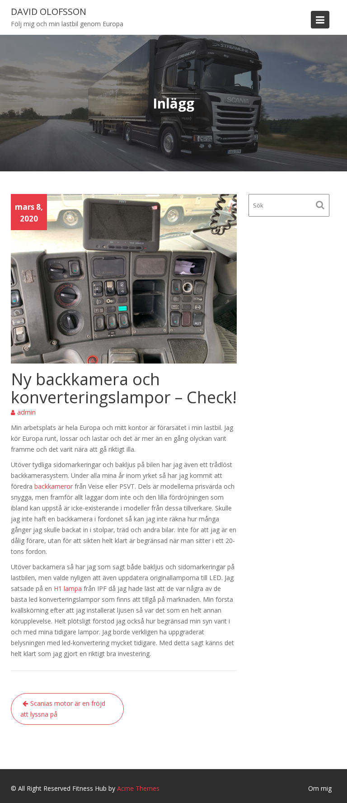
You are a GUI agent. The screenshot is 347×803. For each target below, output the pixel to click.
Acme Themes (138, 788)
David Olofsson (48, 11)
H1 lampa (68, 588)
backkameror (53, 486)
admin (26, 411)
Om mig (320, 788)
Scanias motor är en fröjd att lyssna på (62, 708)
